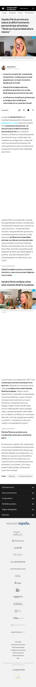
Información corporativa (18, 644)
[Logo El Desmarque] (18, 562)
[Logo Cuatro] (18, 547)
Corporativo (7, 498)
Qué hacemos (8, 487)
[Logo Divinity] (18, 554)
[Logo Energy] (18, 582)
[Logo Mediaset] (18, 525)
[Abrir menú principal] (33, 8)
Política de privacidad (18, 647)
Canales (4, 13)
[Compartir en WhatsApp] (19, 110)
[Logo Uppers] (18, 596)
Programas (12, 13)
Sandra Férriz (11, 66)
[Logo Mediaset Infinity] (18, 533)
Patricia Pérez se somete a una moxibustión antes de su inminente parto (16, 435)
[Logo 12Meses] (18, 611)
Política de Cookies (18, 653)
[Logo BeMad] (18, 589)
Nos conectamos (9, 493)
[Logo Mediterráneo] (18, 632)
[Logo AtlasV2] (18, 618)
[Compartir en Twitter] (24, 110)
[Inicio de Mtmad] (3, 8)
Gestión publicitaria (18, 655)
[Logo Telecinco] (18, 540)
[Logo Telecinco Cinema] (18, 604)
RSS (18, 658)
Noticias (5, 515)
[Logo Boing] (18, 575)
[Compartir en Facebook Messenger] (28, 110)
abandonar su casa (9, 123)
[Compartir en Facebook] (33, 110)
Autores (20, 13)
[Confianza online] (18, 679)
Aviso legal (18, 642)
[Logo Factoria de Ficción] (18, 568)
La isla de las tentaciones (25, 476)
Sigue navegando (9, 509)
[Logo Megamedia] (19, 670)
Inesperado (11, 476)
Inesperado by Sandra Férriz (12, 8)
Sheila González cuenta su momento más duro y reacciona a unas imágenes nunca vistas (17, 272)
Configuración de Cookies (18, 650)
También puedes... (9, 504)
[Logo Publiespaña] (18, 625)
